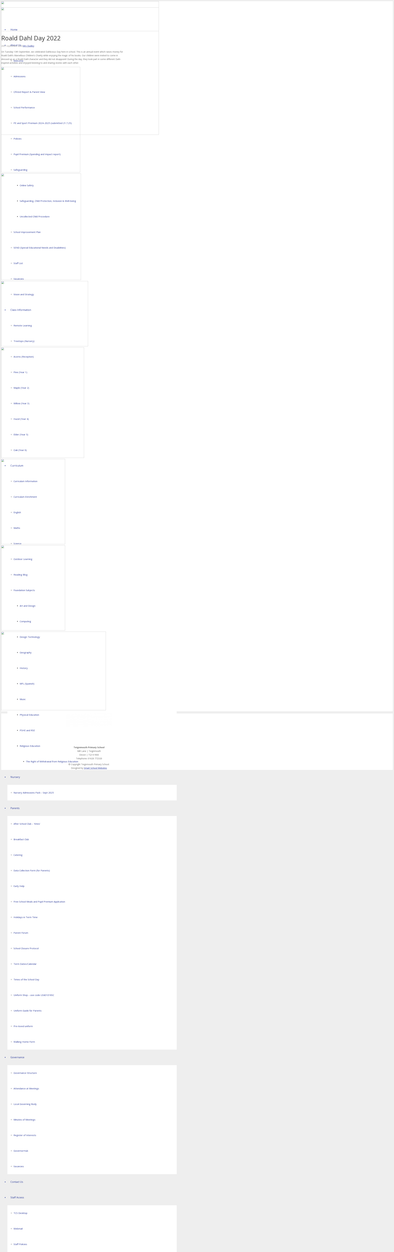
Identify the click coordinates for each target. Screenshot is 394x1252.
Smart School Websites (95, 768)
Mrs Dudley (28, 45)
